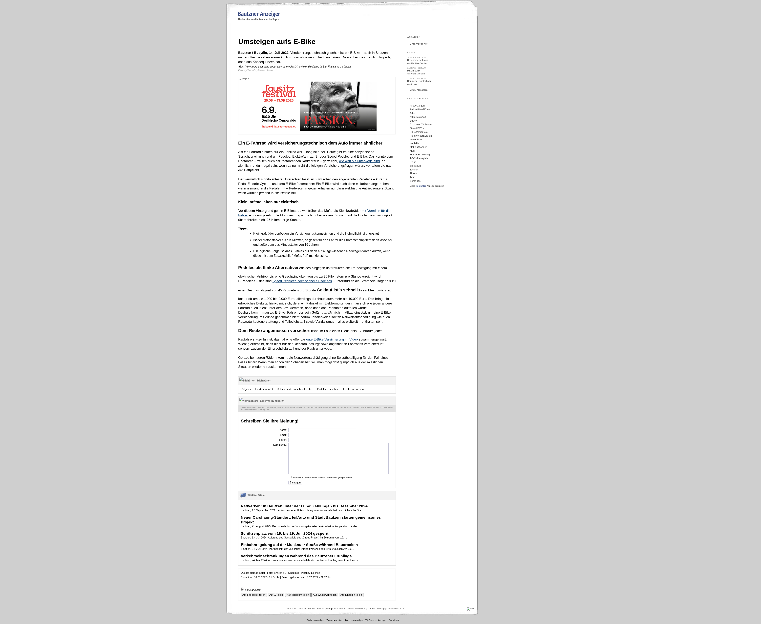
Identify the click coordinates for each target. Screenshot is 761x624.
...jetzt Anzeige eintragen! (427, 186)
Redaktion (292, 608)
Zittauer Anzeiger (334, 620)
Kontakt (320, 608)
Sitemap (380, 608)
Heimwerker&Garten (421, 136)
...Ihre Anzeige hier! (419, 44)
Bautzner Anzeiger (259, 13)
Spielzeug (415, 166)
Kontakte (414, 143)
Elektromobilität (264, 389)
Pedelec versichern (328, 389)
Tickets (413, 173)
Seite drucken (252, 589)
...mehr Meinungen (418, 90)
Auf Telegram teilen (298, 594)
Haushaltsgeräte (419, 132)
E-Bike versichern (353, 389)
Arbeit (413, 113)
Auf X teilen (276, 594)
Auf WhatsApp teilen (325, 594)
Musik (413, 151)
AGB (328, 608)
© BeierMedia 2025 (395, 608)
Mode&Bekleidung (420, 155)
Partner (311, 608)
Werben (302, 608)
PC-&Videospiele (419, 158)
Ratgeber (246, 389)
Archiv (372, 608)
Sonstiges (415, 181)
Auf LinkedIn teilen (351, 594)
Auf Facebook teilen (253, 594)
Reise (413, 162)
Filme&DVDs (417, 128)
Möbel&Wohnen (418, 147)
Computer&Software (421, 125)
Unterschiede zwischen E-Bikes (295, 389)
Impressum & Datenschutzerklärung (349, 608)
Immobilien (416, 140)
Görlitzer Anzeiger (315, 620)
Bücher (414, 121)
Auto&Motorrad (418, 117)
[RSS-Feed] (470, 608)
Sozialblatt (394, 620)
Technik (414, 170)
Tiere (412, 177)
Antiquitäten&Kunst (420, 109)
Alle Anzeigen (417, 106)
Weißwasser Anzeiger (375, 620)
